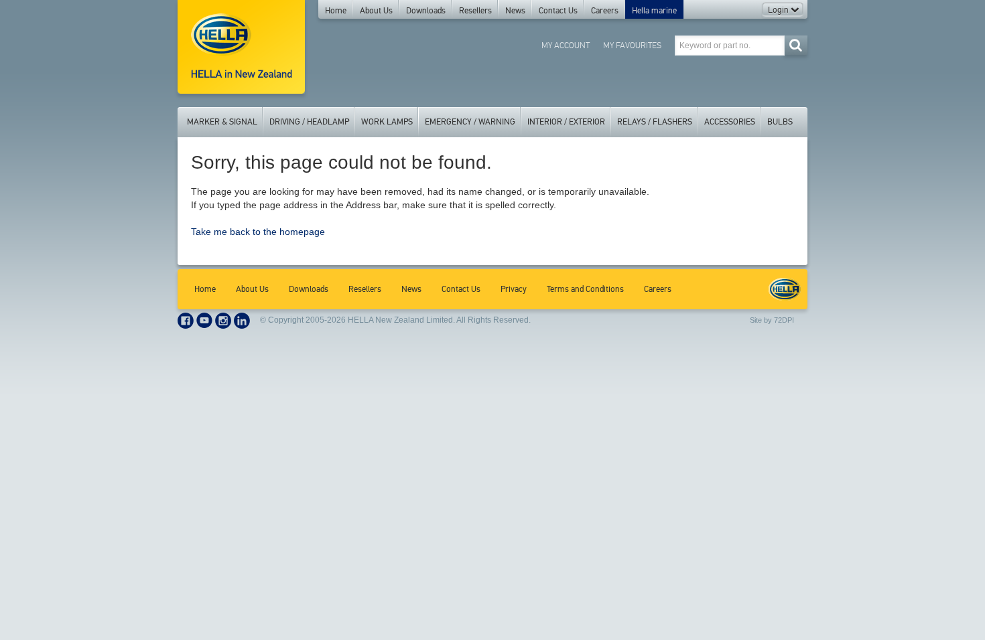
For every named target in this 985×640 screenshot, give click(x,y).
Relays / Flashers (654, 121)
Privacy (514, 289)
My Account (565, 45)
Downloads (426, 10)
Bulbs (780, 121)
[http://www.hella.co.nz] (241, 47)
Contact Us (558, 10)
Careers (604, 10)
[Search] (795, 45)
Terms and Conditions (585, 289)
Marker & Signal (222, 121)
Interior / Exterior (566, 121)
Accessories (729, 121)
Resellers (475, 10)
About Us (376, 10)
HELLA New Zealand (785, 289)
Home (335, 10)
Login (779, 10)
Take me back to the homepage (258, 231)
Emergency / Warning (470, 121)
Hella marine (654, 10)
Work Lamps (387, 121)
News (515, 10)
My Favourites (632, 45)
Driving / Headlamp (309, 121)
